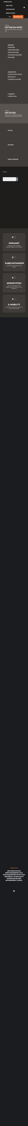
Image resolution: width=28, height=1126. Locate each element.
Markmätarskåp (13, 52)
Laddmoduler (12, 96)
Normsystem (12, 72)
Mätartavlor (12, 77)
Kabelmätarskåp (13, 50)
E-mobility (11, 94)
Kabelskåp (11, 47)
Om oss (10, 130)
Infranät (11, 45)
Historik (11, 145)
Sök (17, 179)
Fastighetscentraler (14, 79)
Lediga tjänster (13, 159)
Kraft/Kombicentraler (15, 74)
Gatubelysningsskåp (15, 55)
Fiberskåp (11, 57)
